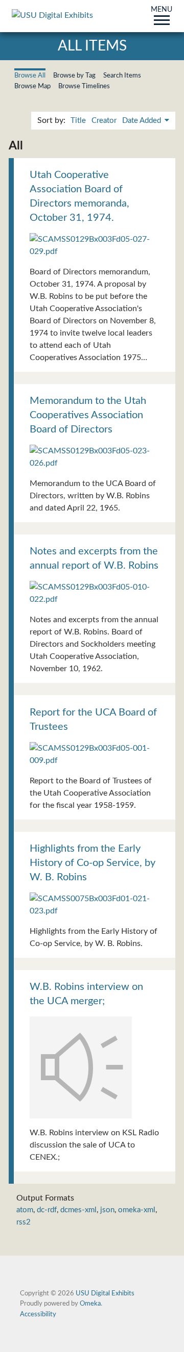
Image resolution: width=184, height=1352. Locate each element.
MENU (161, 10)
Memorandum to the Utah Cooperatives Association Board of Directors (88, 415)
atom (24, 1210)
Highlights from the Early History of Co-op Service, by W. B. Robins (92, 863)
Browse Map (32, 86)
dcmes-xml (78, 1210)
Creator (104, 120)
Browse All (29, 75)
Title (78, 120)
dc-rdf (47, 1210)
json (107, 1210)
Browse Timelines (84, 86)
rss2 (23, 1222)
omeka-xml (136, 1210)
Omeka (90, 1303)
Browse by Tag (74, 75)
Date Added (142, 120)
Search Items (122, 75)
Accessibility (38, 1314)
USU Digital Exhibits (105, 1293)
